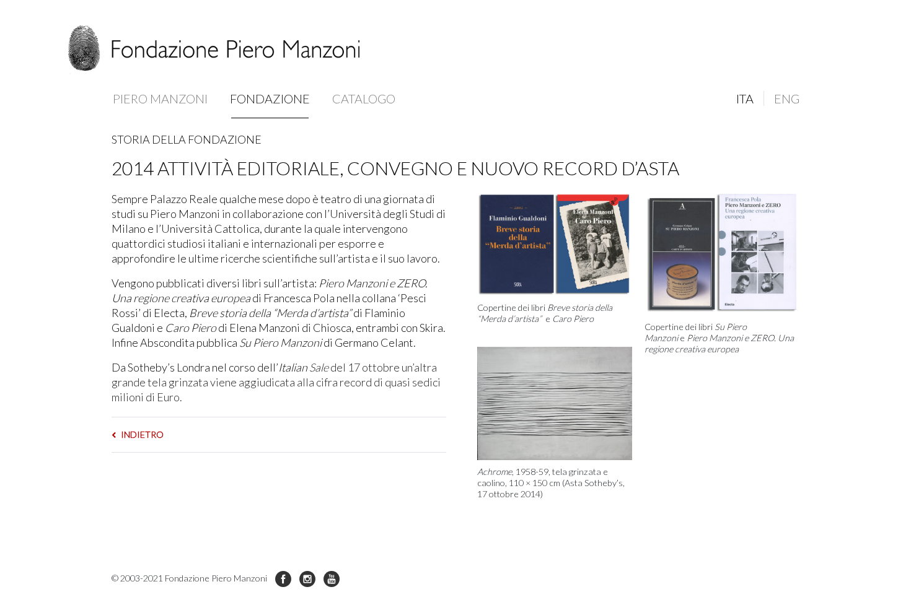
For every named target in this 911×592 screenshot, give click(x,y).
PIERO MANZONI (160, 98)
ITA (745, 98)
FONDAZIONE (270, 98)
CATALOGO (363, 98)
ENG (786, 98)
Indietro (141, 434)
